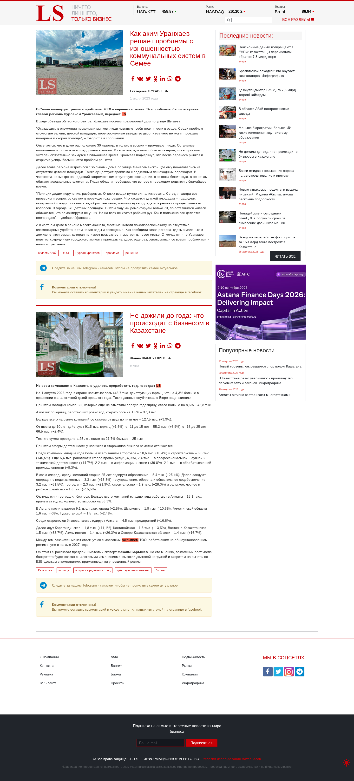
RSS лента (48, 683)
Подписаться (201, 743)
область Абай (47, 253)
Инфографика (193, 683)
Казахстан (45, 570)
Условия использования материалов (232, 759)
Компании (190, 674)
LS (124, 114)
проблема (112, 253)
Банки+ (116, 666)
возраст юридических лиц (93, 570)
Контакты (47, 666)
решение (131, 253)
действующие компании (133, 570)
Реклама (46, 674)
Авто (114, 657)
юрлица (64, 570)
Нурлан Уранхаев (87, 253)
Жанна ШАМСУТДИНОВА (150, 358)
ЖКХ (66, 253)
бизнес (160, 570)
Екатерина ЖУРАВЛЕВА (149, 91)
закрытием (130, 540)
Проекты (117, 683)
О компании (49, 657)
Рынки (187, 666)
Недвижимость (193, 657)
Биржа (116, 674)
